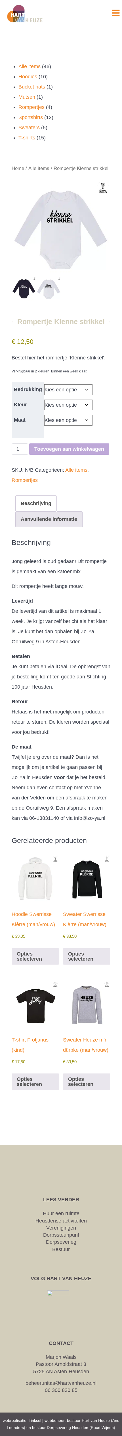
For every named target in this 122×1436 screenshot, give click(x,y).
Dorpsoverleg (61, 1242)
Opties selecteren (29, 956)
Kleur (20, 404)
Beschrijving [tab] (36, 503)
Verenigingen (61, 1228)
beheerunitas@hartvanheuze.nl (61, 1383)
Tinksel (35, 1420)
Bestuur (61, 1249)
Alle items (38, 168)
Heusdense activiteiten (61, 1221)
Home (18, 168)
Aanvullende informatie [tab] (49, 519)
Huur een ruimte (61, 1213)
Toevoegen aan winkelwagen (69, 449)
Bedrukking (28, 389)
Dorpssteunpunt (61, 1235)
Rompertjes (25, 480)
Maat (20, 420)
